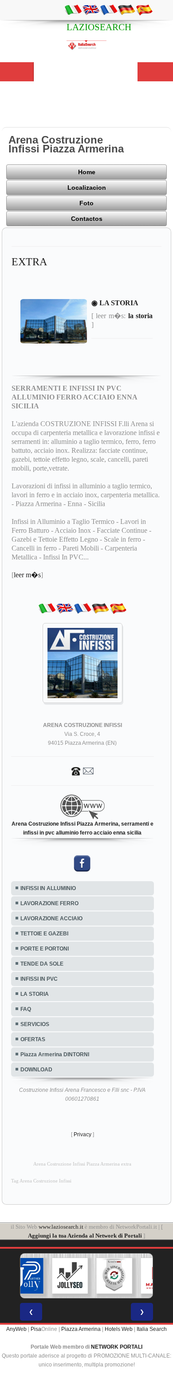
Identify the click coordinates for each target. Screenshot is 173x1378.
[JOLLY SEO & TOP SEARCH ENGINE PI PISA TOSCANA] (50, 1276)
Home (86, 172)
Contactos (86, 218)
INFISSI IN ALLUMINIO (48, 888)
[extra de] (126, 9)
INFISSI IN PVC (39, 979)
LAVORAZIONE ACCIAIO (51, 918)
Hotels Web (119, 1329)
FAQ (25, 1009)
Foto (86, 203)
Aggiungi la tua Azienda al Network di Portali (85, 1235)
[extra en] (91, 9)
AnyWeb (16, 1329)
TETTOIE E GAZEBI (44, 934)
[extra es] (144, 9)
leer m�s (27, 575)
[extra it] (73, 9)
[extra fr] (109, 9)
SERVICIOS (34, 1024)
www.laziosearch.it (61, 1226)
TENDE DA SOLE (41, 964)
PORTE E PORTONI (44, 949)
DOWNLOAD (36, 1069)
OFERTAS (32, 1039)
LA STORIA (34, 994)
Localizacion (86, 187)
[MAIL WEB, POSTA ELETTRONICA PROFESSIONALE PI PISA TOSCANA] (139, 1276)
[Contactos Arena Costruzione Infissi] (82, 770)
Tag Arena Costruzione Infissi (41, 1180)
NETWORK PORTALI (116, 1347)
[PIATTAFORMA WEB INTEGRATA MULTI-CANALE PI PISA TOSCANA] (95, 1276)
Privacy (82, 1134)
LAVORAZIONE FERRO (49, 903)
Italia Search (152, 1329)
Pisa (36, 1329)
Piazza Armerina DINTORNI (54, 1054)
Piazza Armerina (81, 1329)
